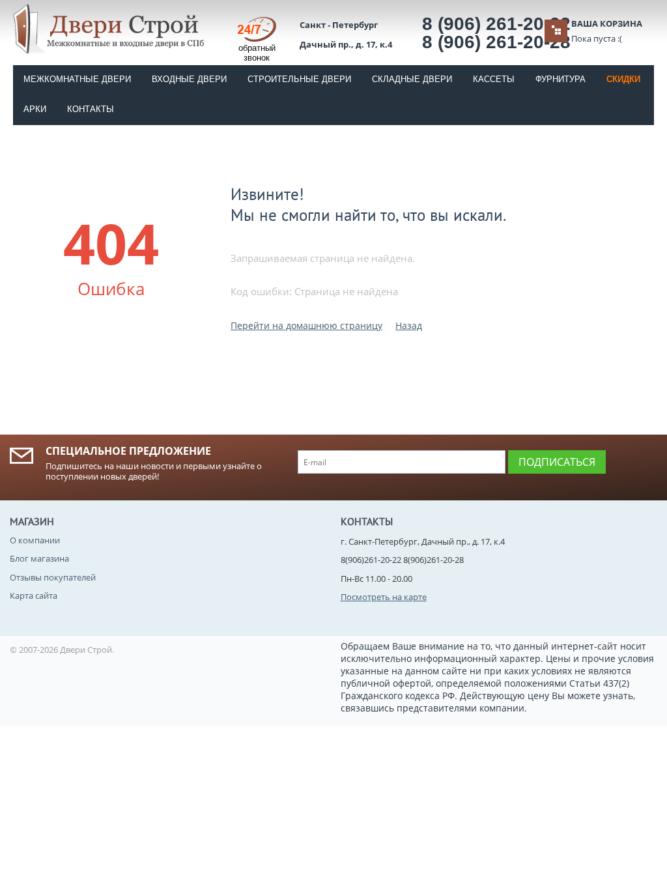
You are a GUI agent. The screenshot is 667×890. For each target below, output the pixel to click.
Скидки (623, 79)
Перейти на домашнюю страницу (306, 325)
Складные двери (412, 79)
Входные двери (189, 79)
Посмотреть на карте (384, 597)
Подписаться (556, 462)
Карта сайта (33, 595)
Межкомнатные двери (77, 79)
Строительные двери (299, 79)
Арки (34, 109)
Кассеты (494, 79)
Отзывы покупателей (53, 577)
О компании (35, 540)
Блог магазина (39, 558)
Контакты (90, 109)
